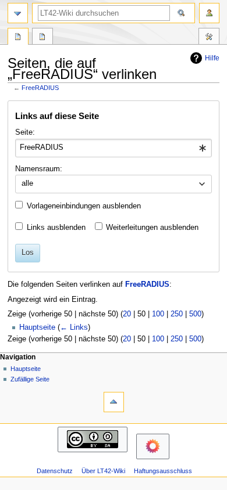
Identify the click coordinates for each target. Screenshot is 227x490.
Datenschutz (55, 470)
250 (177, 314)
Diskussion (42, 37)
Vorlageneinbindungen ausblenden (84, 206)
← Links (74, 327)
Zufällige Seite (29, 379)
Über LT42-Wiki (103, 470)
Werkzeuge (209, 37)
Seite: (25, 132)
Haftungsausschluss (163, 470)
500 (195, 314)
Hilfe (212, 58)
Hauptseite (37, 327)
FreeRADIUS (40, 87)
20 (127, 314)
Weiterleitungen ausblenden (152, 228)
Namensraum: (38, 169)
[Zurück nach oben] (114, 402)
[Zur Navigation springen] (18, 13)
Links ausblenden (56, 228)
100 (158, 314)
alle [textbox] (27, 183)
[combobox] (113, 148)
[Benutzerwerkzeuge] (209, 13)
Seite (18, 37)
